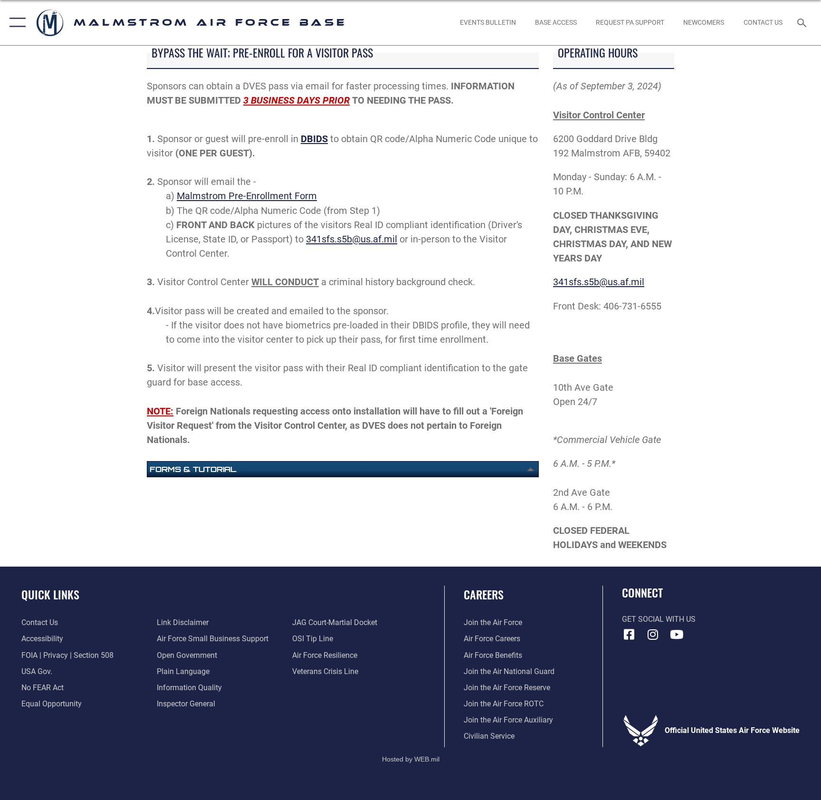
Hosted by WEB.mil (410, 759)
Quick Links (50, 594)
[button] (15, 22)
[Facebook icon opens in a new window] (629, 634)
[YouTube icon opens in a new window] (676, 634)
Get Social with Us (659, 619)
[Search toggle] (802, 22)
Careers (484, 594)
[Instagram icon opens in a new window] (653, 634)
